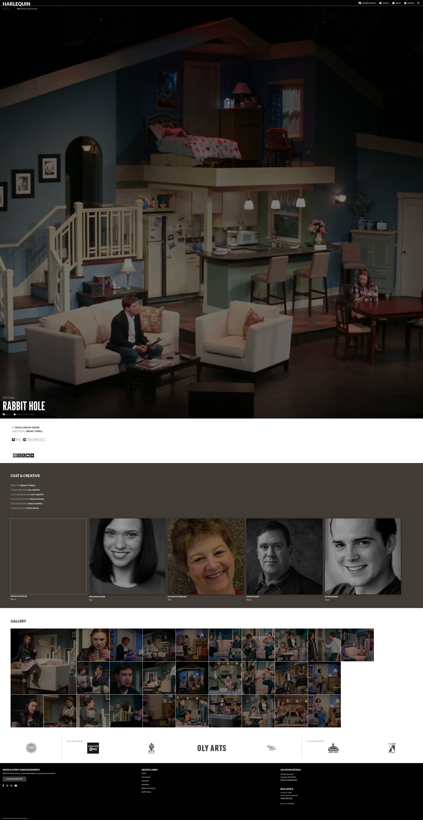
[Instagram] (19, 455)
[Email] (28, 455)
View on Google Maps (289, 780)
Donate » (6, 9)
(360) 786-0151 (287, 798)
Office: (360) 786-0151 (27, 9)
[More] (32, 455)
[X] (23, 455)
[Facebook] (15, 455)
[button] (418, 3)
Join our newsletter (14, 779)
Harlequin (16, 4)
